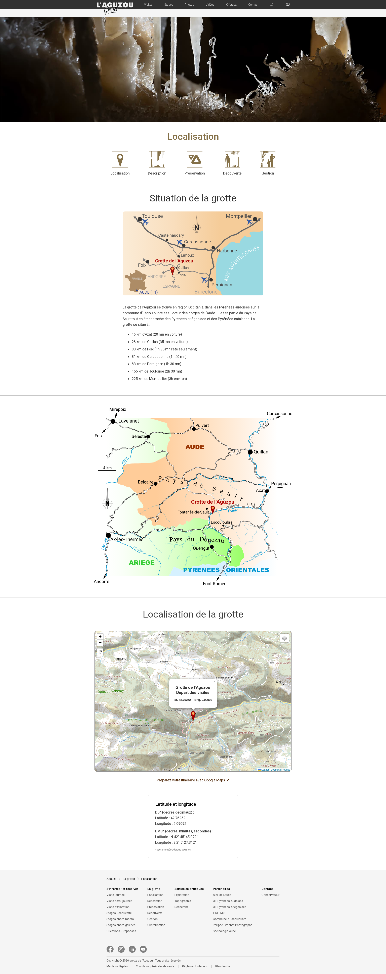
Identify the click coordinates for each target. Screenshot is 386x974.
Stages (168, 4)
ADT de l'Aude (222, 895)
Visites (148, 4)
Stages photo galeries (121, 925)
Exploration (182, 895)
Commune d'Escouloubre (229, 919)
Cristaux (231, 4)
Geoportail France (280, 769)
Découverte (232, 173)
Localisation (120, 173)
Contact (253, 4)
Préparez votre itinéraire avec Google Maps (191, 780)
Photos (189, 4)
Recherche (182, 907)
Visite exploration (118, 907)
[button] (193, 716)
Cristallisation (156, 925)
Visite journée (116, 895)
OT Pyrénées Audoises (228, 901)
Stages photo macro (120, 919)
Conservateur (270, 895)
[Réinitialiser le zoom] (100, 652)
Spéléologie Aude (224, 931)
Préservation (195, 173)
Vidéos (210, 4)
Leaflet (265, 769)
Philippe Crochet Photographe (232, 925)
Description (157, 173)
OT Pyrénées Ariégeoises (229, 907)
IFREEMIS (219, 913)
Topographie (183, 901)
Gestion (268, 173)
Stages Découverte (119, 913)
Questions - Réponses (121, 931)
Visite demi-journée (119, 901)
